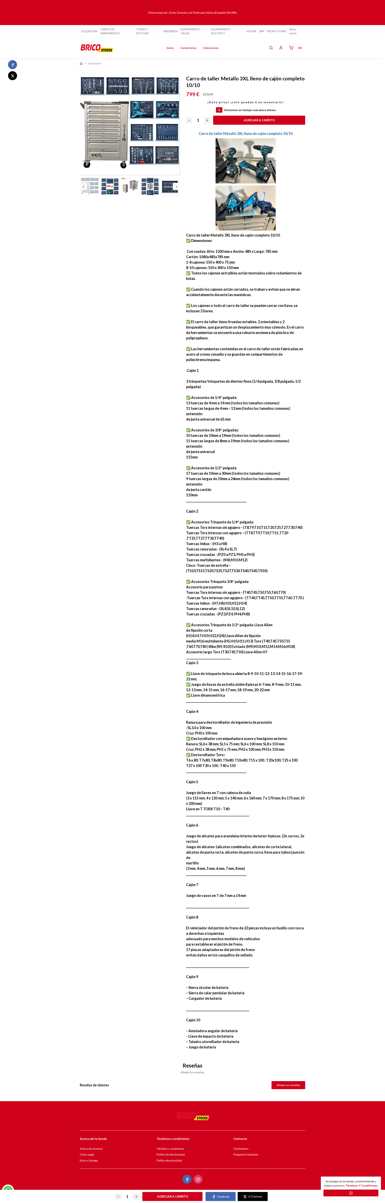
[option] (130, 125)
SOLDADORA (89, 31)
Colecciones (211, 48)
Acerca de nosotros (91, 1148)
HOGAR (251, 31)
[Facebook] (12, 64)
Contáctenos (188, 48)
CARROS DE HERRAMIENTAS (110, 31)
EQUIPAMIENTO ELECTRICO (221, 31)
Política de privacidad (169, 1160)
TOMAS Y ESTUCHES (142, 31)
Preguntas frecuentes (245, 1154)
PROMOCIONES (276, 31)
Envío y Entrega (89, 1160)
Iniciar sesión (293, 31)
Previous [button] (83, 186)
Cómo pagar (87, 1154)
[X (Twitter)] (12, 75)
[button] (271, 48)
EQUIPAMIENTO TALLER (190, 31)
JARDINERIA (170, 31)
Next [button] (176, 186)
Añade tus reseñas (288, 1085)
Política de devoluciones (171, 1154)
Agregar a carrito (259, 120)
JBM (261, 31)
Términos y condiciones (170, 1148)
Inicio (170, 48)
